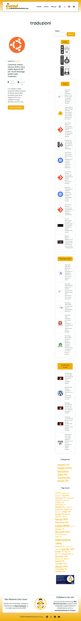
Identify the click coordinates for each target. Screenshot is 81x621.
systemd (60, 561)
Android (58, 495)
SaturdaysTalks (67, 554)
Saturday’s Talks (65, 259)
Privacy (72, 610)
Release (59, 552)
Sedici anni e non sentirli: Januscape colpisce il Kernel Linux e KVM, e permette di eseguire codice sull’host (69, 442)
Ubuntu (61, 566)
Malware (59, 529)
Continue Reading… (16, 108)
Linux (62, 525)
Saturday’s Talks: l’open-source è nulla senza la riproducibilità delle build (68, 307)
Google (59, 514)
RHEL (67, 551)
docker (59, 509)
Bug (66, 495)
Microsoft (62, 531)
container (59, 502)
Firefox (58, 512)
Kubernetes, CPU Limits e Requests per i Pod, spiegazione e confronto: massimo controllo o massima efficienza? (69, 160)
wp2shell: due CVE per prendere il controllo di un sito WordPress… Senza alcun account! (69, 393)
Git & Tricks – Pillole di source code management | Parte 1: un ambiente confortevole (69, 209)
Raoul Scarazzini (20, 606)
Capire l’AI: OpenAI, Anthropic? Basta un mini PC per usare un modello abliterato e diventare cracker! (68, 96)
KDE (64, 516)
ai (58, 493)
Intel (58, 516)
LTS (72, 526)
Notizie (17, 61)
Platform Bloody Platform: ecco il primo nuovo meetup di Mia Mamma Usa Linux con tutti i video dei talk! (69, 241)
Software (59, 559)
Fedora (68, 509)
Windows (60, 571)
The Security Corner (65, 366)
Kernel (61, 519)
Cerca (57, 31)
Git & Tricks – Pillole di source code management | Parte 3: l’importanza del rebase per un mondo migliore (69, 129)
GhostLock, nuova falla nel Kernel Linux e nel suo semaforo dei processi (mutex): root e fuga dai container (69, 423)
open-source (63, 541)
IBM (67, 514)
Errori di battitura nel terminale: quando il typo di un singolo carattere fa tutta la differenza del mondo (69, 225)
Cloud (58, 500)
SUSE (66, 559)
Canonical (60, 498)
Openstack (60, 546)
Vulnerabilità (61, 569)
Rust (57, 554)
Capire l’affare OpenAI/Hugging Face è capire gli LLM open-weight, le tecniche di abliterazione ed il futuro (69, 113)
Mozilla (58, 536)
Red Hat (67, 549)
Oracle (69, 546)
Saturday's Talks (63, 473)
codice (66, 500)
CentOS (70, 498)
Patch (58, 549)
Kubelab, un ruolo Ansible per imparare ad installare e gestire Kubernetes (69, 144)
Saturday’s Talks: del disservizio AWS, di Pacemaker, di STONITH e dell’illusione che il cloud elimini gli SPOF (68, 272)
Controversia (60, 504)
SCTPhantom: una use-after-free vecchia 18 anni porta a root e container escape (69, 378)
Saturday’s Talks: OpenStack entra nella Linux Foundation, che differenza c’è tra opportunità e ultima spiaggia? (69, 323)
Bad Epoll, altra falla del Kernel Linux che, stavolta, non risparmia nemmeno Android (68, 408)
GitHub (65, 42)
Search (71, 34)
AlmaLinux (65, 493)
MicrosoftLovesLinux (61, 534)
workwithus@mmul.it (62, 610)
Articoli (65, 84)
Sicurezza (61, 556)
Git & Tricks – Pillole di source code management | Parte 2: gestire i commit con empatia (69, 177)
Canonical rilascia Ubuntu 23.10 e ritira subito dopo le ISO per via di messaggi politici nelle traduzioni (16, 70)
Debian (60, 507)
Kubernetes (62, 522)
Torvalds (61, 564)
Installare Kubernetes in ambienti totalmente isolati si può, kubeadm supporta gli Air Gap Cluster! (68, 194)
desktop (69, 507)
